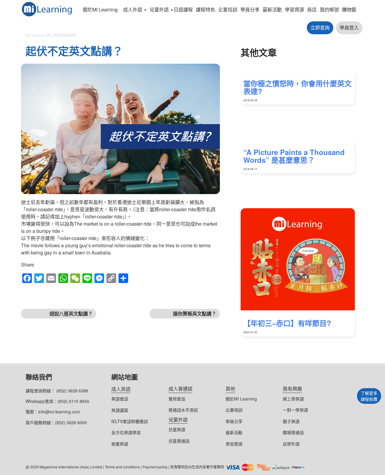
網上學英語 (293, 399)
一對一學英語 (295, 410)
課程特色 (205, 9)
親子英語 (291, 421)
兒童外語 (159, 9)
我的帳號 (329, 9)
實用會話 (176, 399)
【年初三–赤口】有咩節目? (287, 323)
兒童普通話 (178, 441)
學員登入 (349, 27)
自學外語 (291, 444)
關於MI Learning (100, 9)
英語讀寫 (119, 410)
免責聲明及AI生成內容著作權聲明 (197, 466)
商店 (312, 9)
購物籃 (349, 9)
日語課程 (183, 9)
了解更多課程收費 (369, 396)
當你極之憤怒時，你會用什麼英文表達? (297, 87)
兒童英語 (176, 429)
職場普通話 (293, 432)
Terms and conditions (122, 466)
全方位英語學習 (126, 432)
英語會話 (119, 399)
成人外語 (132, 9)
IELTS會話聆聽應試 (129, 421)
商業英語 (119, 444)
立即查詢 (320, 27)
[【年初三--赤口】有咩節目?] (298, 259)
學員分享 (250, 9)
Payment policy (155, 466)
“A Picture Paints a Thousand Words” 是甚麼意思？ (294, 156)
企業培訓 (227, 9)
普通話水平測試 (183, 410)
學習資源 (294, 9)
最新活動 (272, 9)
